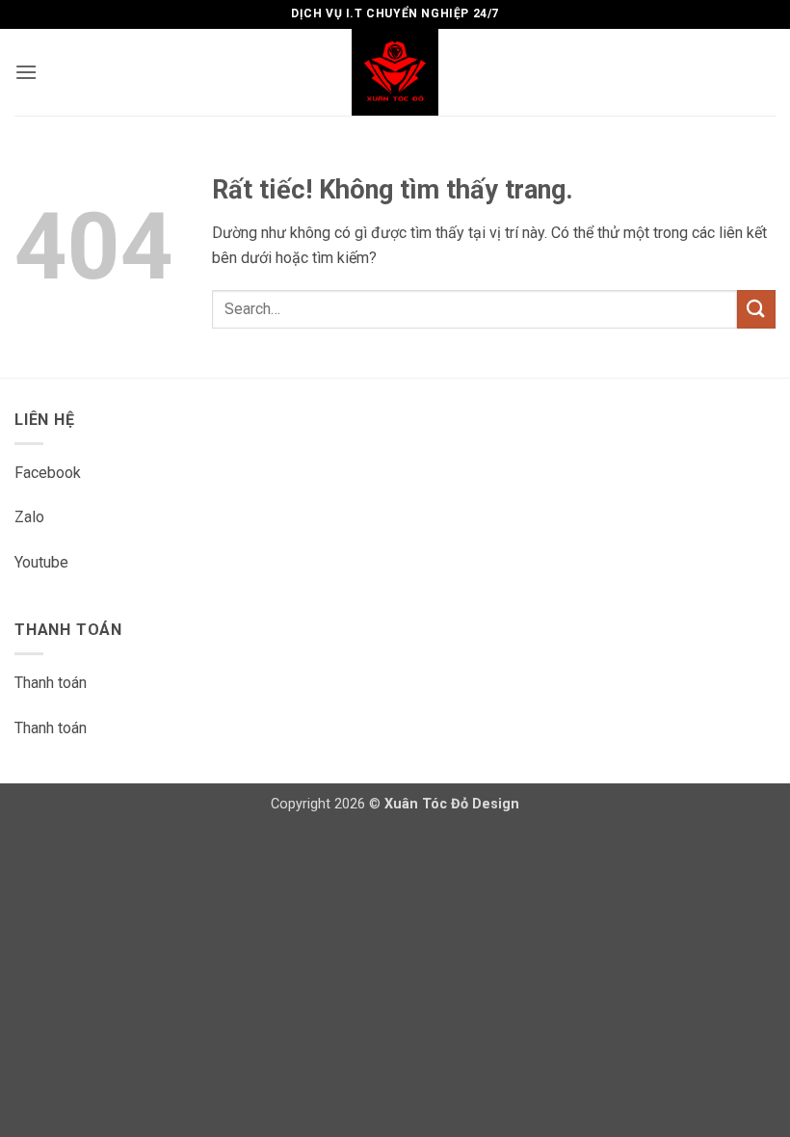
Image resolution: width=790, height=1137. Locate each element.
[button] (26, 71)
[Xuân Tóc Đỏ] (395, 72)
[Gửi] (756, 309)
